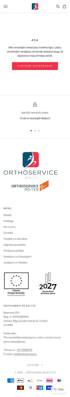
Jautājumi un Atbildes (15, 262)
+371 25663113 (24, 350)
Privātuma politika (14, 250)
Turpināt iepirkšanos (35, 65)
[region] (35, 113)
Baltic (51, 372)
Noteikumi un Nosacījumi (18, 256)
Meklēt (7, 215)
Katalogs (8, 221)
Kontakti (8, 232)
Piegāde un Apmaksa (15, 238)
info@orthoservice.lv (25, 354)
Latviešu (33, 365)
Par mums (9, 226)
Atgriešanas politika (14, 244)
